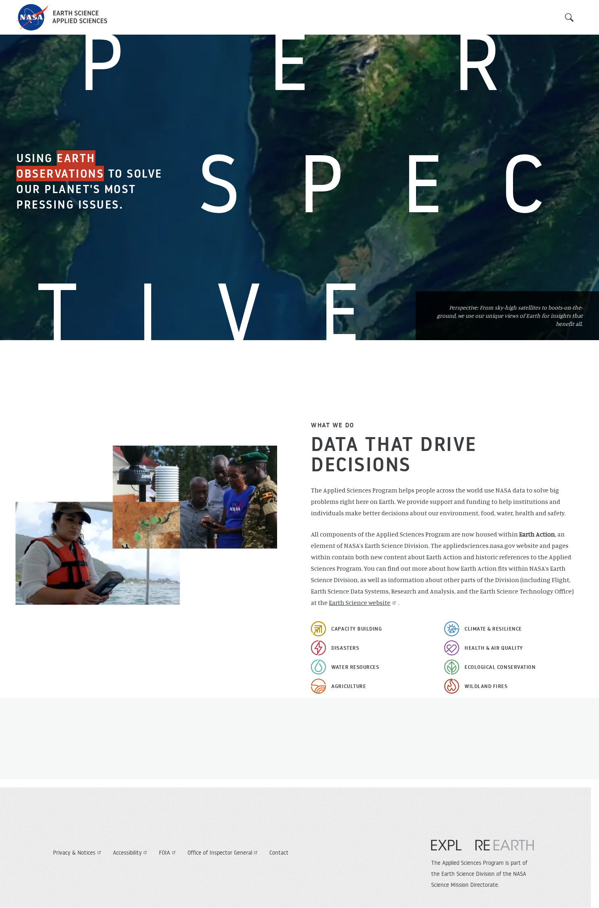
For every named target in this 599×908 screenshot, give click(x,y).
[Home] (61, 17)
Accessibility (127, 852)
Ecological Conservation (500, 667)
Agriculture (348, 686)
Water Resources (355, 667)
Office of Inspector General (219, 852)
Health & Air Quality (494, 647)
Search (569, 17)
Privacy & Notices (74, 852)
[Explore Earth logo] (482, 849)
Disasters (345, 647)
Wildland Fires (486, 686)
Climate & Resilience (493, 628)
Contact (278, 852)
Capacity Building (356, 628)
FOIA (164, 852)
